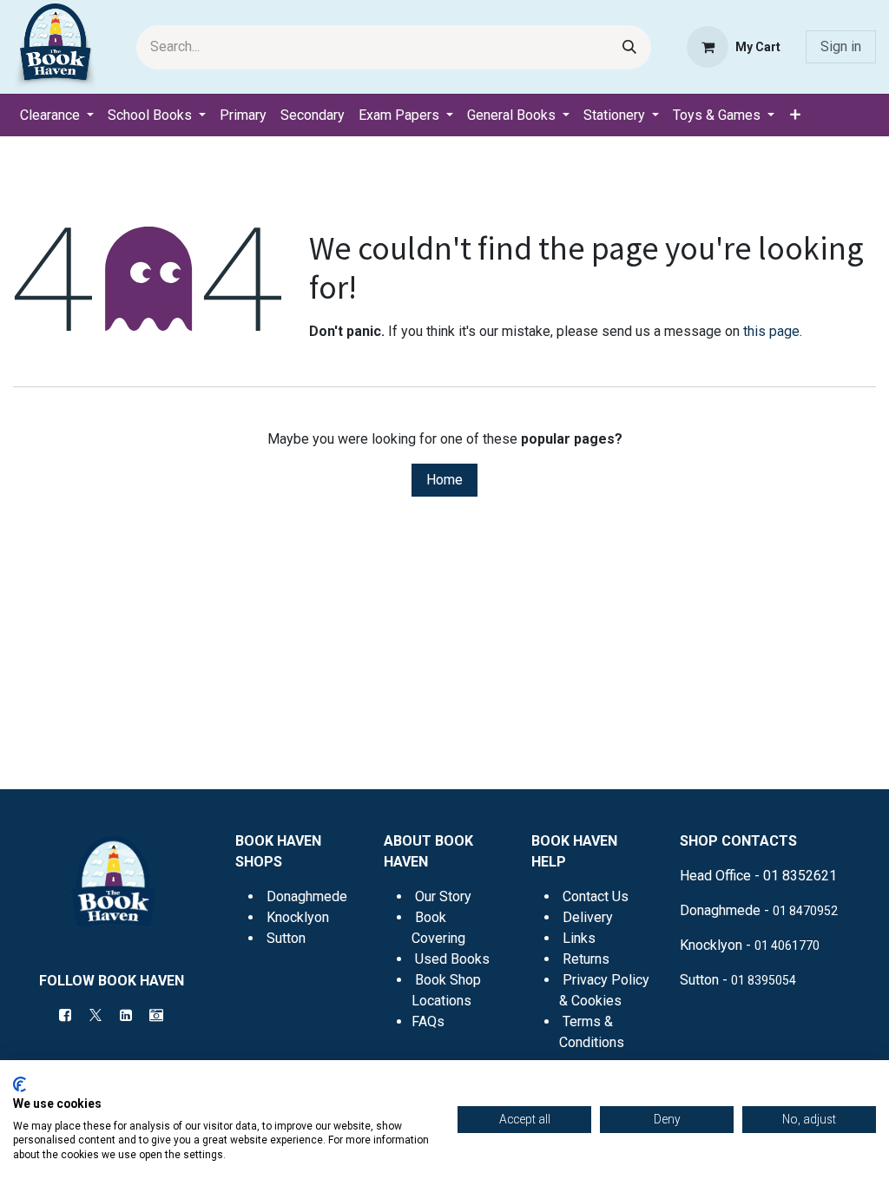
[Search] (629, 47)
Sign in (840, 46)
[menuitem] (57, 115)
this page (771, 331)
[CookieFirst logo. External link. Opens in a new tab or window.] (19, 1084)
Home (444, 479)
